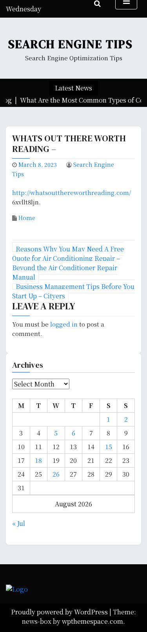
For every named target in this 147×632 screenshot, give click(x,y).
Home (26, 218)
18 (38, 460)
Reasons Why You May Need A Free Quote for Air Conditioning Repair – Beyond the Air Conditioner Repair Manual (68, 263)
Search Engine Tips (70, 44)
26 (56, 474)
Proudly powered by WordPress (60, 611)
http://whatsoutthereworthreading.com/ (71, 192)
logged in (64, 324)
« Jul (18, 523)
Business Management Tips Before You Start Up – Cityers (73, 291)
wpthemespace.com (92, 621)
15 (108, 446)
